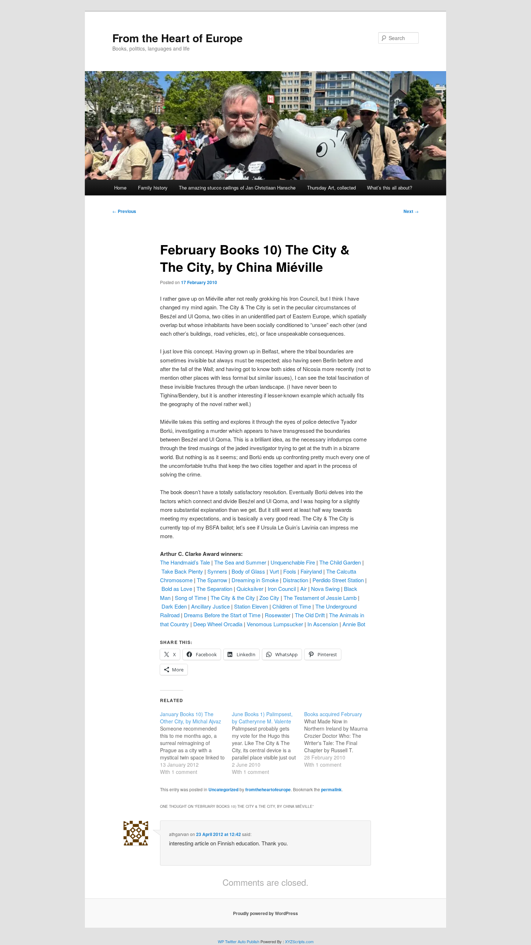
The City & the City (233, 597)
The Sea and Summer (240, 562)
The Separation (214, 588)
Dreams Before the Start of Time (222, 615)
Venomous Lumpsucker (275, 624)
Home (120, 187)
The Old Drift (310, 615)
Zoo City (269, 597)
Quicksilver (250, 588)
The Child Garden (340, 562)
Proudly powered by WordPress (265, 913)
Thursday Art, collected (331, 187)
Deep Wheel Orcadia (217, 624)
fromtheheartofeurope (268, 789)
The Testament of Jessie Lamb (320, 597)
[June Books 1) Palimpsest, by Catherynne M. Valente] (268, 742)
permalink (331, 789)
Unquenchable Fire (293, 562)
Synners (217, 571)
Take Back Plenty (182, 571)
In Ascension (322, 624)
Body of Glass (248, 571)
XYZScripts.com (299, 941)
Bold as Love (176, 588)
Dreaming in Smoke (255, 580)
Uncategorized (223, 789)
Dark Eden (174, 606)
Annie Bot (353, 624)
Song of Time (190, 597)
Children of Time (291, 606)
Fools (289, 571)
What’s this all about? (389, 187)
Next (411, 211)
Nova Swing (325, 588)
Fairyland (311, 571)
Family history (153, 187)
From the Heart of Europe (177, 37)
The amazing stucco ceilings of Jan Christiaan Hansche (237, 187)
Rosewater (277, 615)
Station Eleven (251, 606)
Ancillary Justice (210, 606)
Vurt (274, 571)
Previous (124, 211)
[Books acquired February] (340, 739)
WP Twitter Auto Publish (238, 941)
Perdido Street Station (338, 580)
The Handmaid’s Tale (185, 562)
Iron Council (282, 588)
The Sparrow (212, 580)
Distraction (295, 580)
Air (303, 588)
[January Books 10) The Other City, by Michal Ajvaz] (196, 742)
